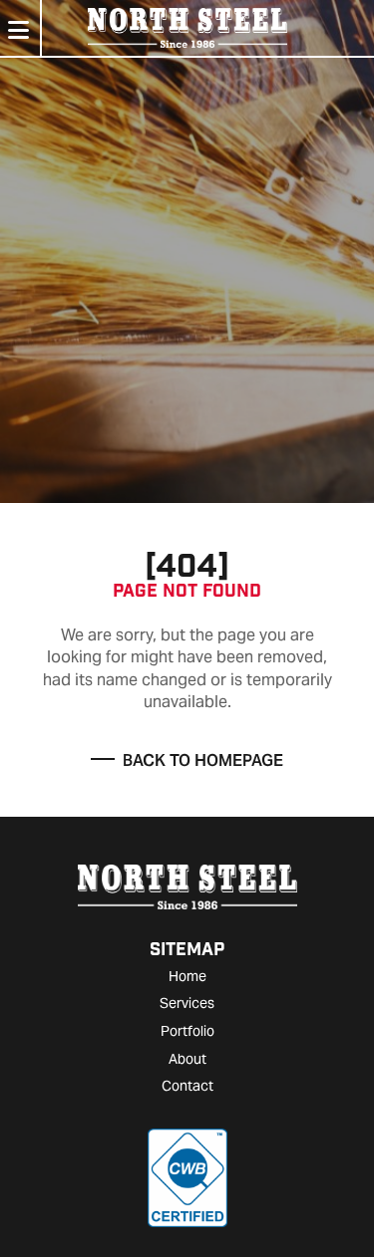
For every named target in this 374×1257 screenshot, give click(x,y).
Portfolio (187, 1031)
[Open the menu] (18, 31)
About (187, 1059)
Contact (187, 1086)
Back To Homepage (203, 761)
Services (187, 1003)
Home (187, 976)
